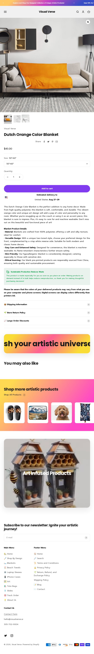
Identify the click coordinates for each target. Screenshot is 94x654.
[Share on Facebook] (44, 142)
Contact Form (10, 614)
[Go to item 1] (8, 119)
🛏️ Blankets (9, 563)
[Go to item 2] (17, 119)
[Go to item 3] (25, 119)
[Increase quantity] (19, 177)
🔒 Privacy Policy (42, 567)
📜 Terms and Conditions (46, 563)
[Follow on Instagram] (11, 635)
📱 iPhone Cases (12, 576)
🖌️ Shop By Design (13, 558)
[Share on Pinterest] (52, 142)
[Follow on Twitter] (5, 635)
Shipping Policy (41, 580)
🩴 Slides (8, 590)
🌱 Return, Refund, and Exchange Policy (45, 574)
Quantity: (8, 171)
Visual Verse (10, 128)
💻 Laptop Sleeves (13, 572)
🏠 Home (38, 553)
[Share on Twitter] (48, 142)
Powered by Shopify (31, 644)
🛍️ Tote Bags (10, 586)
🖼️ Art (7, 581)
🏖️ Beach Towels (12, 567)
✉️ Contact (39, 589)
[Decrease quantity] (7, 177)
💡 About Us (10, 600)
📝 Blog (37, 584)
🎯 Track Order (11, 595)
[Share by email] (57, 142)
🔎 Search (39, 558)
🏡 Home (8, 553)
